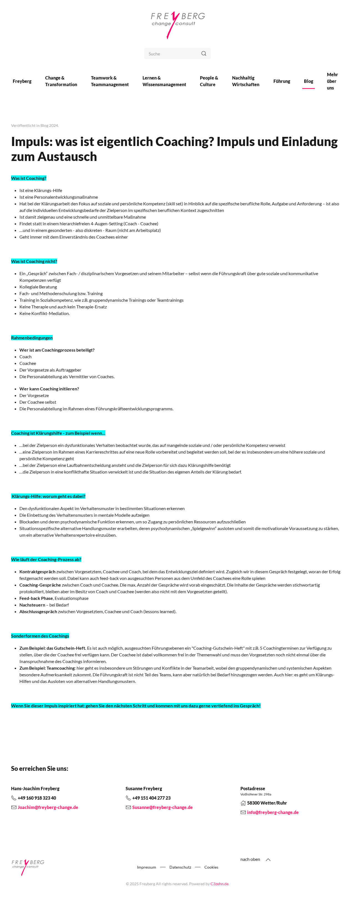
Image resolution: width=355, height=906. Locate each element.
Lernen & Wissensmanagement (164, 81)
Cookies (211, 867)
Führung (281, 81)
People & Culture (209, 81)
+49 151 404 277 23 (151, 797)
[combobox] (177, 53)
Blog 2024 (49, 125)
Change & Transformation (61, 81)
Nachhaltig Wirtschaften (245, 81)
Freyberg (22, 81)
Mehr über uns (332, 81)
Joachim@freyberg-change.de (48, 807)
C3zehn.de (220, 883)
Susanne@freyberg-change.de (162, 807)
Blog (308, 81)
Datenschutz (180, 867)
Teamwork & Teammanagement (110, 81)
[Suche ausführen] (204, 53)
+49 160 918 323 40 (37, 797)
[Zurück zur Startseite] (177, 24)
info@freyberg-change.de (273, 812)
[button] (268, 860)
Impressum (146, 867)
